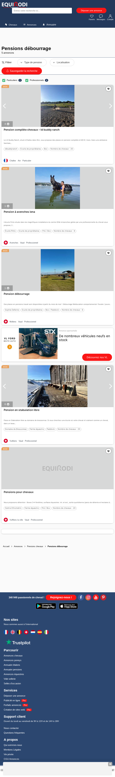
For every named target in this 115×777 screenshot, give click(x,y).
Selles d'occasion (12, 683)
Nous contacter (11, 728)
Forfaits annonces (12, 705)
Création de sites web (14, 709)
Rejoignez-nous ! (61, 597)
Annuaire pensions (13, 669)
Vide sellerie (10, 679)
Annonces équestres (14, 674)
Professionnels (37, 80)
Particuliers (12, 80)
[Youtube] (96, 598)
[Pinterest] (103, 598)
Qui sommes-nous (13, 745)
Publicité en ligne (12, 700)
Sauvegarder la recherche (23, 71)
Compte (110, 19)
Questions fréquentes (14, 732)
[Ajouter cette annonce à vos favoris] (108, 89)
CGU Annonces (11, 759)
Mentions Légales (12, 749)
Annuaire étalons (12, 665)
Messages (101, 19)
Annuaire (51, 24)
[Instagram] (88, 598)
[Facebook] (81, 598)
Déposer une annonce (91, 10)
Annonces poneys (12, 660)
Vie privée (8, 754)
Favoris (92, 19)
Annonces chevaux (13, 655)
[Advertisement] (57, 36)
